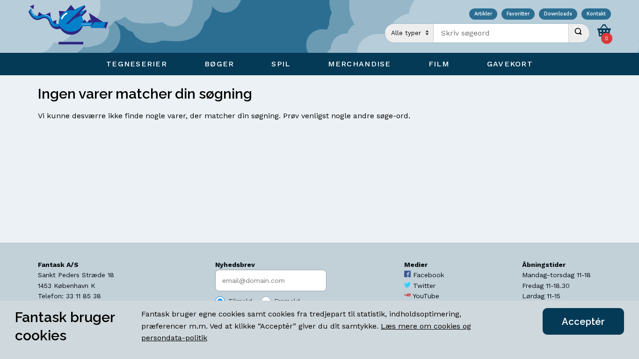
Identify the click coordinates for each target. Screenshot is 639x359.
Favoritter (518, 14)
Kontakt (596, 14)
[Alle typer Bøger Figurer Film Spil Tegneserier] (409, 33)
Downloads (558, 14)
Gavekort (510, 63)
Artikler (483, 14)
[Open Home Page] (73, 26)
